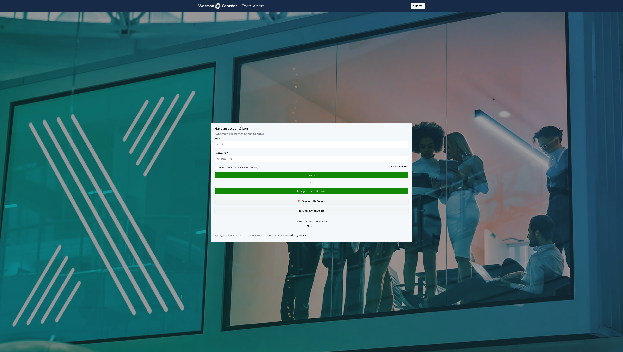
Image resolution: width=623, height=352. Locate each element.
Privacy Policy (298, 235)
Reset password (399, 166)
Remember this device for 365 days (239, 167)
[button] (218, 159)
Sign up (311, 226)
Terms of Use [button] (276, 235)
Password (221, 153)
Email (219, 138)
